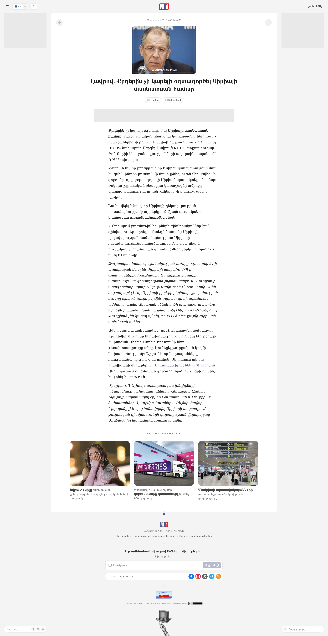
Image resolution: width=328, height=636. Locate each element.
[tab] (206, 112)
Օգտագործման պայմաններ (196, 536)
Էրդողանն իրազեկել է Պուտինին (185, 365)
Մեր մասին (122, 536)
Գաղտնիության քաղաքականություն (154, 536)
